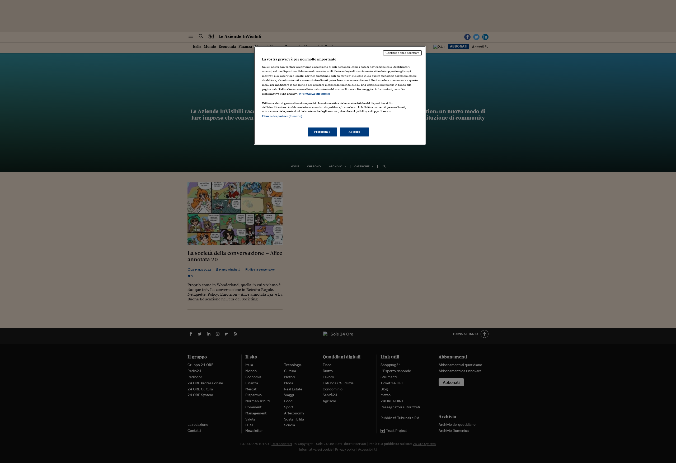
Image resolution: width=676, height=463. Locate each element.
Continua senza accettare (402, 52)
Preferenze (322, 131)
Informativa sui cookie (314, 93)
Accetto (354, 131)
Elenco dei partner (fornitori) (282, 116)
